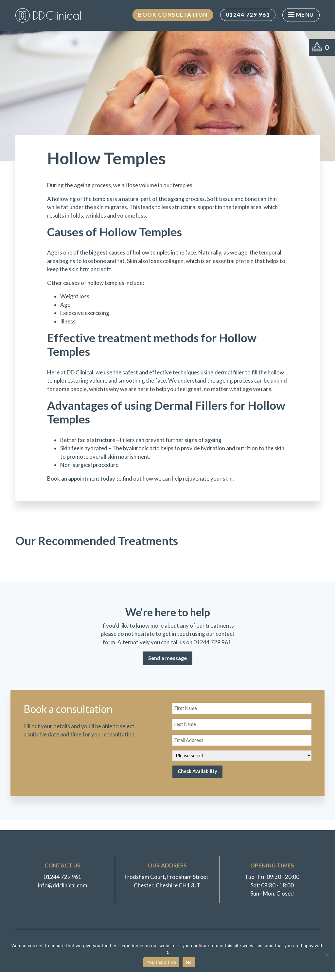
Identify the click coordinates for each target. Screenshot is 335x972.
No (189, 962)
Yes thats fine (161, 962)
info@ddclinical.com (62, 885)
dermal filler (229, 372)
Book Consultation (173, 14)
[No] (327, 954)
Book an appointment (73, 478)
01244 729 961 (248, 14)
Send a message (167, 658)
